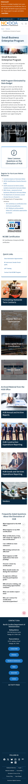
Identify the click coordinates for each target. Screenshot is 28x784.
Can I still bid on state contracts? (10, 545)
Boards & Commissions (14, 661)
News (14, 667)
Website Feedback (9, 770)
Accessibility (19, 770)
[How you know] (13, 19)
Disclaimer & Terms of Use (14, 773)
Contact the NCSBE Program (12, 272)
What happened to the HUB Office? (12, 525)
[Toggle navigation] (26, 23)
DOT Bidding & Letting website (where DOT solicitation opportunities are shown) (16, 210)
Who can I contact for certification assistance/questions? (10, 600)
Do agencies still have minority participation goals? (10, 578)
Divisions (8, 29)
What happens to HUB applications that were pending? (10, 558)
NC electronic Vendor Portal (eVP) (12, 264)
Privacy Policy (9, 776)
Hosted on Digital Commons (14, 780)
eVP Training (7, 268)
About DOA (14, 673)
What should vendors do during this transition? (11, 571)
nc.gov (19, 768)
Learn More (4, 13)
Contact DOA (14, 649)
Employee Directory (11, 768)
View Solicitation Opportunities (13, 259)
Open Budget (18, 776)
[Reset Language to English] (18, 19)
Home (2, 29)
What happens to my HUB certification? (11, 531)
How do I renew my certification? (9, 565)
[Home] (9, 22)
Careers (14, 679)
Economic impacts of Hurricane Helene (14, 179)
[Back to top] (24, 613)
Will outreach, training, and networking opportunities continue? (12, 586)
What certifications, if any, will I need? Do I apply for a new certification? (12, 538)
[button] (21, 23)
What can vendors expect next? (11, 593)
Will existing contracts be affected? (11, 551)
